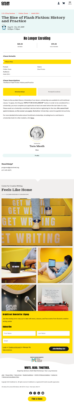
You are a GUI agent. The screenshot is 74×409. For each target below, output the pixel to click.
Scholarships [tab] (20, 92)
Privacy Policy (9, 375)
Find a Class (37, 398)
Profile (37, 155)
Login (4, 347)
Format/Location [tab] (54, 92)
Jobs (3, 375)
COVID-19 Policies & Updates (42, 375)
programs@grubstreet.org (10, 167)
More (37, 150)
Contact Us (54, 375)
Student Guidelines (28, 375)
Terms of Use (17, 375)
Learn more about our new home (18, 194)
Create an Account (15, 347)
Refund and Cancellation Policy (10, 377)
